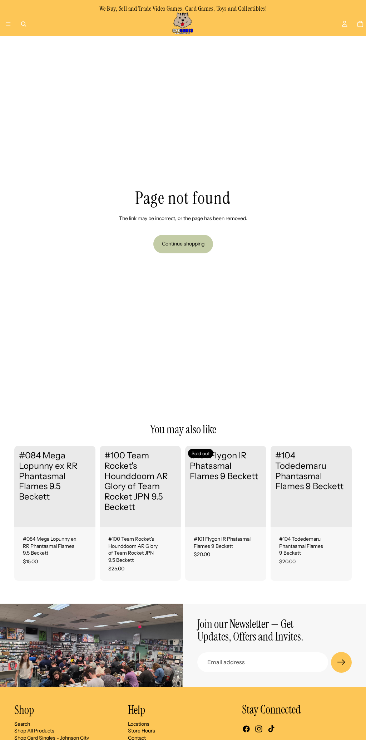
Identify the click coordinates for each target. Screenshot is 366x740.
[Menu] (8, 24)
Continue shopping (183, 243)
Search (22, 723)
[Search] (23, 24)
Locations (138, 723)
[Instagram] (258, 729)
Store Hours (141, 730)
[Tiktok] (271, 729)
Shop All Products (34, 730)
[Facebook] (246, 729)
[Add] (84, 516)
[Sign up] (341, 662)
